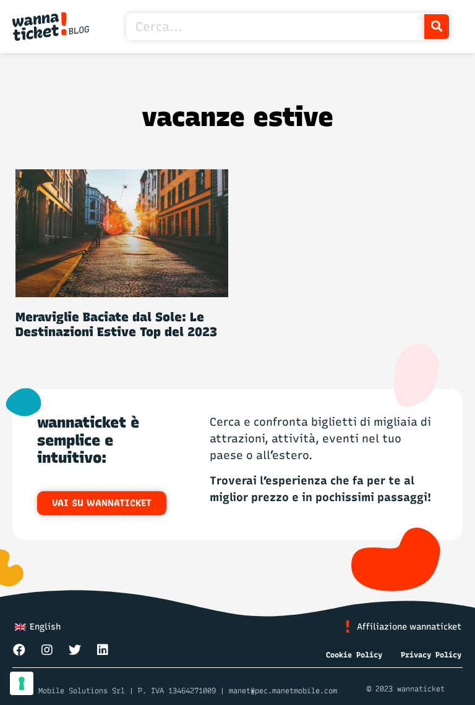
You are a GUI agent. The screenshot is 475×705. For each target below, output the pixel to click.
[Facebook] (19, 650)
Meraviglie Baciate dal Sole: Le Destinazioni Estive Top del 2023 (116, 324)
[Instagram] (47, 650)
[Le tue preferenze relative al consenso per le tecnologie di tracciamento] (21, 683)
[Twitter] (74, 650)
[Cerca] (436, 26)
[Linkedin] (102, 650)
